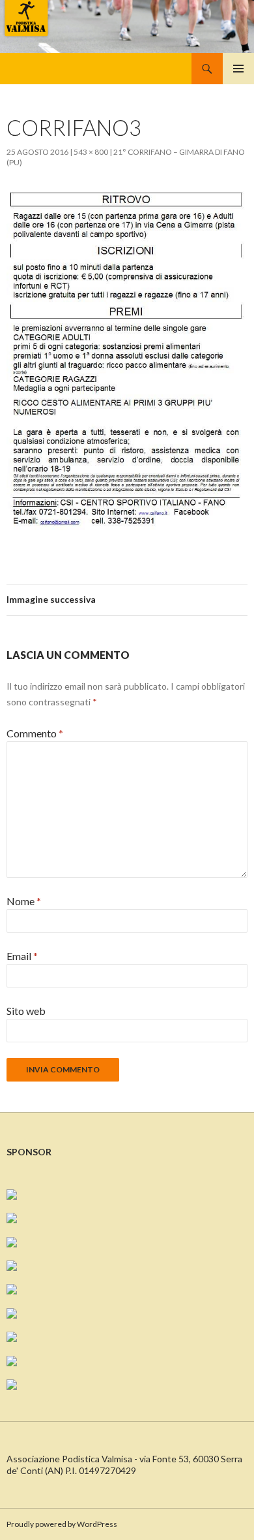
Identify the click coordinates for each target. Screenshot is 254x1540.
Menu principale (238, 68)
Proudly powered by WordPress (62, 1524)
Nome (24, 901)
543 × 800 (91, 152)
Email (22, 956)
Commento (35, 733)
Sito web (26, 1010)
